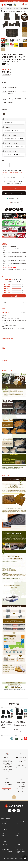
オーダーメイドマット (19, 821)
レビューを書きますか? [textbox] (9, 151)
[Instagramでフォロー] (9, 810)
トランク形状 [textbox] (9, 127)
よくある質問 (21, 177)
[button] (5, 69)
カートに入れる (14, 188)
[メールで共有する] (21, 209)
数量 (3, 161)
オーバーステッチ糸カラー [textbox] (10, 143)
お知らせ (4, 833)
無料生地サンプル (18, 847)
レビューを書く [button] (13, 296)
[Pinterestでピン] (18, 209)
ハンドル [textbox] (8, 119)
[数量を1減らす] (3, 165)
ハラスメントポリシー (7, 851)
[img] (5, 312)
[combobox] (14, 114)
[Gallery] (14, 31)
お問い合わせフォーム (6, 788)
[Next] (25, 23)
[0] (22, 5)
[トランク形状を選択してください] (3, 127)
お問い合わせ (5, 844)
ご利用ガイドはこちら (21, 766)
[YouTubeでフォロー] (18, 810)
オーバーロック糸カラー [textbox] (10, 135)
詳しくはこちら (21, 791)
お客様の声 (17, 833)
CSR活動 (16, 835)
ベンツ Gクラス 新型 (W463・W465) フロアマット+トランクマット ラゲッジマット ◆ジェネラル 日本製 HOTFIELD (20, 724)
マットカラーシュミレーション (15, 193)
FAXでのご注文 (5, 849)
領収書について (5, 847)
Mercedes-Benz (9, 8)
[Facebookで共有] (10, 209)
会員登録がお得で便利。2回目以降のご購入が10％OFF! (14, 1)
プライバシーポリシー (19, 849)
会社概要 (4, 823)
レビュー (16, 823)
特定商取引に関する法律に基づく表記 (20, 852)
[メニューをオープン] (26, 4)
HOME (2, 8)
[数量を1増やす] (11, 165)
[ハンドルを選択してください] (3, 119)
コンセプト (4, 821)
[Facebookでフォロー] (14, 810)
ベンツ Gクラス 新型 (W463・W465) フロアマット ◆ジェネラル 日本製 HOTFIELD (7, 723)
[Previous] (2, 23)
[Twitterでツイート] (6, 209)
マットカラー (5, 109)
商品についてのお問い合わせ (10, 177)
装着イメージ (5, 835)
